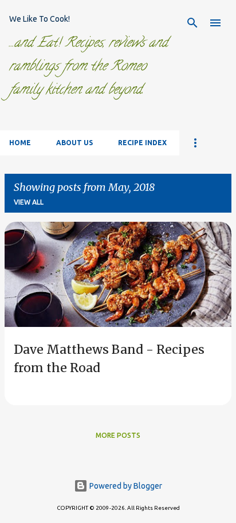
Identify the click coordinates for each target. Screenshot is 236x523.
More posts (118, 435)
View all (29, 202)
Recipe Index (142, 142)
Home (20, 142)
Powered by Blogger (125, 485)
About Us (74, 142)
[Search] (192, 23)
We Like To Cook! (39, 18)
